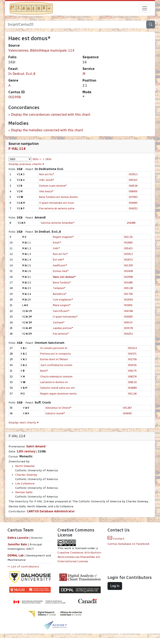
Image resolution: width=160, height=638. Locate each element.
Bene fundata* (62, 282)
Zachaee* (59, 322)
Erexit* (57, 242)
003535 (132, 365)
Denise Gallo (23, 492)
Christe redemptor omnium (56, 376)
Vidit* (56, 248)
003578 (128, 328)
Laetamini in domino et (54, 382)
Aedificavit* (60, 265)
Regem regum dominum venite (58, 393)
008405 (133, 191)
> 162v (47, 159)
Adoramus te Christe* (58, 407)
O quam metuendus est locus (56, 202)
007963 (133, 197)
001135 (128, 236)
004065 (133, 202)
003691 (128, 305)
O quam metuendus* (65, 316)
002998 (14, 97)
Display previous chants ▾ (26, 164)
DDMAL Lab (16, 555)
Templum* (59, 288)
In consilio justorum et (54, 348)
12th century (26, 451)
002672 (128, 259)
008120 (132, 382)
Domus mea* (61, 271)
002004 (128, 299)
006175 (132, 370)
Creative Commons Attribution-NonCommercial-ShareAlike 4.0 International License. (80, 557)
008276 (132, 376)
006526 (133, 185)
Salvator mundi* (55, 413)
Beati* (44, 370)
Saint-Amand (35, 446)
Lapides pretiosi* (63, 328)
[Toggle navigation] (144, 8)
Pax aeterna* (61, 333)
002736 (132, 359)
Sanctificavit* (61, 311)
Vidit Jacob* (46, 179)
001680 (128, 282)
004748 (128, 311)
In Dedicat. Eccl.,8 (21, 74)
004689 (132, 387)
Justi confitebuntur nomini (56, 365)
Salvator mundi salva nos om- (58, 387)
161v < (36, 159)
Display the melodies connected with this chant (47, 130)
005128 (128, 288)
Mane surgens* (62, 305)
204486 (131, 222)
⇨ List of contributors (23, 566)
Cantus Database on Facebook (128, 544)
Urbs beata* (46, 191)
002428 (128, 271)
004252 (133, 208)
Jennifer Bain (18, 544)
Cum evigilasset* (63, 299)
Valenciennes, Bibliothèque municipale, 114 (41, 50)
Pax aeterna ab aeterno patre (56, 208)
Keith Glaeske (25, 466)
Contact (118, 538)
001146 (132, 393)
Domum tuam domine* (53, 185)
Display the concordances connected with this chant (50, 115)
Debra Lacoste (18, 538)
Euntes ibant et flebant (54, 359)
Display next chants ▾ (24, 422)
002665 (128, 242)
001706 (128, 293)
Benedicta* (59, 293)
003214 (132, 348)
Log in (114, 586)
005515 (128, 322)
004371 (132, 353)
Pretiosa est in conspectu (55, 353)
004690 (127, 413)
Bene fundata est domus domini (58, 197)
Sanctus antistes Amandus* (57, 222)
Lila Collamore (25, 483)
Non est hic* (46, 174)
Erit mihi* (58, 259)
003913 (133, 174)
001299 (128, 265)
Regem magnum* (63, 236)
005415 (133, 179)
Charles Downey (26, 475)
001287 (127, 407)
